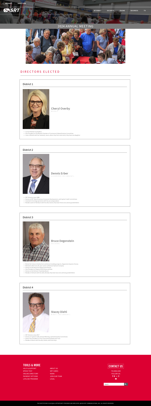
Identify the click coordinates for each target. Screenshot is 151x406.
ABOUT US (54, 368)
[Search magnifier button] (126, 384)
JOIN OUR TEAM (56, 376)
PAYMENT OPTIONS (30, 376)
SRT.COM (17, 10)
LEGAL (52, 379)
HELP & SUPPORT (29, 368)
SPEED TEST (27, 371)
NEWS (52, 373)
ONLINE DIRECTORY (30, 373)
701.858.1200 (116, 371)
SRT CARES (54, 371)
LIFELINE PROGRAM (30, 379)
